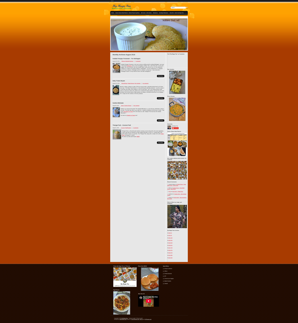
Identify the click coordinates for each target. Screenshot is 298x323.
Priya (170, 191)
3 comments (135, 127)
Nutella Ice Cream (131, 115)
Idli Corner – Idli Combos (146, 12)
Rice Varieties (137, 83)
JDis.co (141, 319)
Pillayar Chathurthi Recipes (127, 61)
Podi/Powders (128, 127)
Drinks (122, 105)
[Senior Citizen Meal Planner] (177, 144)
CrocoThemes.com (135, 319)
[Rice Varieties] (177, 82)
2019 (170, 242)
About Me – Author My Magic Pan (177, 12)
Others (166, 271)
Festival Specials (168, 273)
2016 (170, 250)
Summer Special (127, 105)
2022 (170, 235)
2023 (170, 232)
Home (112, 0)
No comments (145, 83)
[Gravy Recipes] (177, 109)
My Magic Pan (125, 318)
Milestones (155, 12)
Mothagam (129, 65)
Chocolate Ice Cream (128, 111)
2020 (170, 240)
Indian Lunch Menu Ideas (116, 16)
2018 (170, 245)
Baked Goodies (168, 281)
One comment (136, 105)
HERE (138, 136)
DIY (165, 276)
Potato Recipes (131, 83)
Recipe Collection (168, 268)
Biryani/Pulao (124, 83)
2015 (170, 252)
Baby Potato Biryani (119, 81)
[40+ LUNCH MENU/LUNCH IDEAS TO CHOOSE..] (177, 179)
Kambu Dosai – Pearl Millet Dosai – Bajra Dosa (176, 185)
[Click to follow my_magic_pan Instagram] (177, 216)
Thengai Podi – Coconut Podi (122, 125)
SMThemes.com (123, 319)
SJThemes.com (148, 319)
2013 (170, 257)
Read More (160, 76)
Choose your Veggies (169, 278)
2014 (170, 255)
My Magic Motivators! (163, 12)
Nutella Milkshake (118, 103)
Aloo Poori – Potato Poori (177, 191)
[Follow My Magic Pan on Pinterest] (125, 286)
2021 (170, 237)
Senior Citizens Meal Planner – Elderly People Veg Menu (127, 12)
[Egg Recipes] (121, 314)
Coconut (123, 127)
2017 (170, 247)
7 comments (137, 61)
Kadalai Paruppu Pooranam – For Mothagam (126, 58)
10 (184, 48)
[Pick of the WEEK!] (149, 279)
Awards (166, 283)
